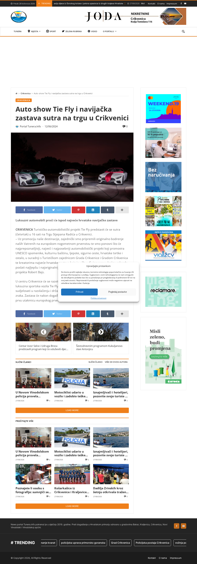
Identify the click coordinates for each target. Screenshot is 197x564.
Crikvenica (25, 93)
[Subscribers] (185, 3)
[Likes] (181, 3)
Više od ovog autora (116, 362)
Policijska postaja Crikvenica (137, 542)
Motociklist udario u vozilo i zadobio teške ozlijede (142, 3)
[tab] (95, 362)
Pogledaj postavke (117, 291)
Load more (72, 410)
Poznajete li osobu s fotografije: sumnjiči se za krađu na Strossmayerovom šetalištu (32, 490)
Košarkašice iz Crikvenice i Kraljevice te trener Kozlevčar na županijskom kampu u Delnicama (70, 490)
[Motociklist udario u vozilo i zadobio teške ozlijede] (72, 378)
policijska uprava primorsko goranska (68, 542)
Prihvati (79, 291)
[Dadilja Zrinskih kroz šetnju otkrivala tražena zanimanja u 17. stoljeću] (111, 474)
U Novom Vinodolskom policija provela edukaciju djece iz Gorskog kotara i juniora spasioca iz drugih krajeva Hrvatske (33, 394)
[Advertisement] (98, 59)
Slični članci (95, 362)
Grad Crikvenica (105, 542)
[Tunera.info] (19, 17)
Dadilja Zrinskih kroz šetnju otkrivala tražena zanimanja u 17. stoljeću (110, 490)
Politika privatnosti (98, 298)
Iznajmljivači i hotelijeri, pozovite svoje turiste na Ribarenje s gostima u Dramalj (111, 394)
